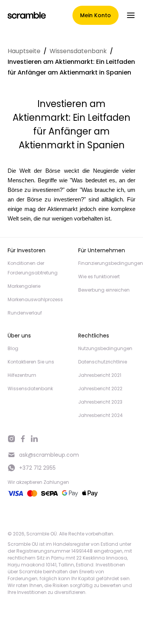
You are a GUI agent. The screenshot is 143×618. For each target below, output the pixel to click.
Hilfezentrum (22, 375)
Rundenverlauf (25, 313)
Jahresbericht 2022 (100, 388)
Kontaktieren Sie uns (31, 361)
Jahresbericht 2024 (100, 415)
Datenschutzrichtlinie (102, 361)
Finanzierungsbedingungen (110, 263)
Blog (13, 348)
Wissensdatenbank (78, 51)
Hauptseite (24, 51)
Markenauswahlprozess (35, 299)
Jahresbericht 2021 (99, 375)
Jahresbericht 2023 (100, 402)
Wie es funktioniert (99, 276)
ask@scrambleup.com (49, 455)
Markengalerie (24, 286)
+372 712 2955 (37, 468)
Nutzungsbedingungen (105, 348)
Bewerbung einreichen (104, 290)
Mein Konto (95, 15)
